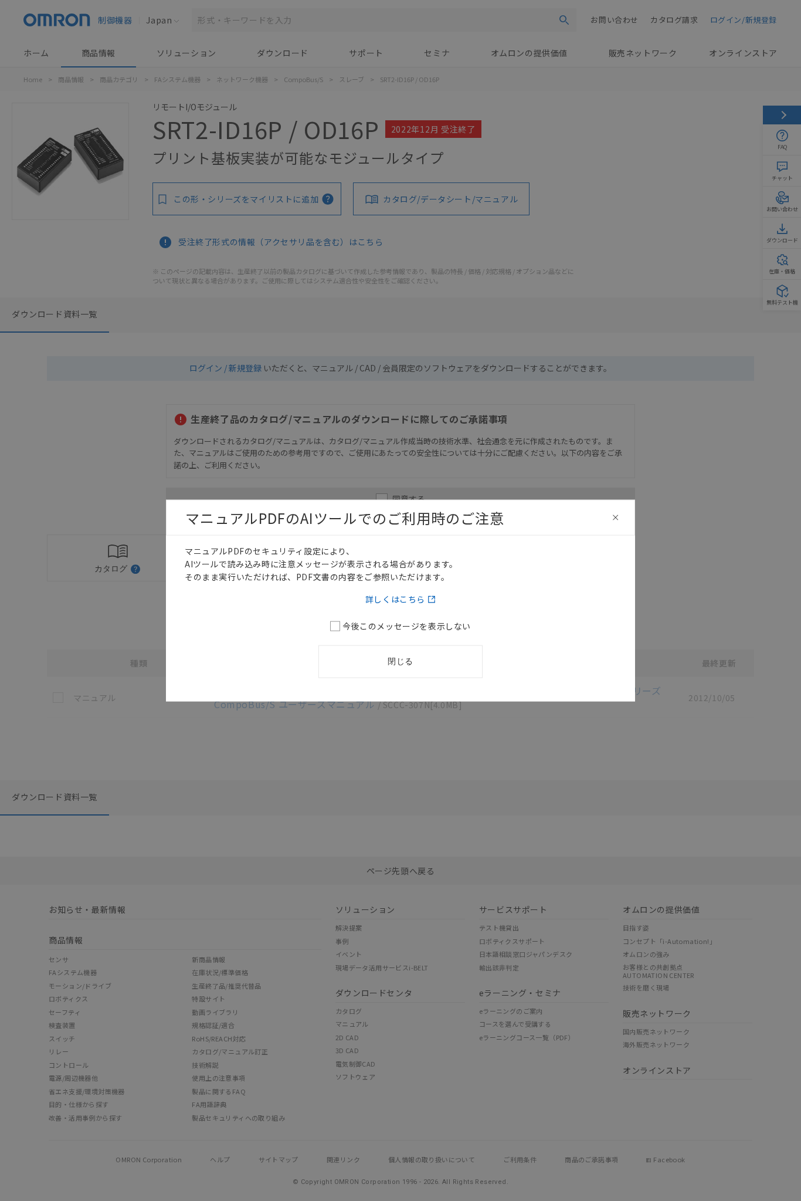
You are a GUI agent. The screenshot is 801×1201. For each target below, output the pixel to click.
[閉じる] (616, 517)
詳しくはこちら (395, 599)
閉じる (400, 661)
